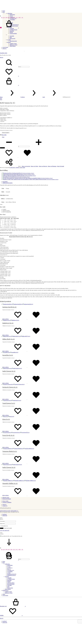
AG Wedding (10, 571)
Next (1, 99)
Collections (9, 13)
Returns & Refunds (6, 498)
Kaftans (9, 581)
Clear (3, 137)
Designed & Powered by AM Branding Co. (9, 510)
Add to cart (2, 147)
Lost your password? (4, 530)
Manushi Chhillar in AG (10, 483)
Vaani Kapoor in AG (8, 403)
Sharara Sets (10, 587)
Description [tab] (5, 181)
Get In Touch (5, 595)
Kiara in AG (6, 419)
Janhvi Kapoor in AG (8, 371)
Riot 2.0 (9, 569)
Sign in (1, 528)
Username (2, 521)
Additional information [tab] (7, 182)
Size (1, 134)
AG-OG (11, 15)
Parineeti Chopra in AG (9, 387)
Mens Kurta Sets (10, 584)
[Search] (14, 559)
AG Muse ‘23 (9, 567)
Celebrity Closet (18, 167)
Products (23, 97)
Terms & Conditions (6, 502)
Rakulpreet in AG (7, 323)
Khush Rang (12, 14)
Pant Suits (9, 585)
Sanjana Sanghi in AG (9, 307)
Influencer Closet (8, 593)
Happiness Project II (11, 574)
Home (3, 10)
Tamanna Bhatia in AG (9, 451)
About (3, 594)
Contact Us (4, 505)
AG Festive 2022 (10, 570)
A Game (9, 572)
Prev (1, 98)
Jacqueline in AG (7, 355)
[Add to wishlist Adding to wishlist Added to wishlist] (18, 157)
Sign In (1, 618)
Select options (5, 319)
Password (2, 523)
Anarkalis (9, 577)
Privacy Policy (5, 501)
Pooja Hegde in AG (8, 435)
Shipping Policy (5, 497)
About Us (4, 504)
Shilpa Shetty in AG (8, 339)
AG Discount (12, 167)
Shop (3, 12)
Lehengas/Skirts (10, 582)
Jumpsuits (9, 580)
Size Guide (4, 134)
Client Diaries (8, 589)
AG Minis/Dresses (11, 579)
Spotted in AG (5, 590)
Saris (44, 97)
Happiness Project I (11, 575)
